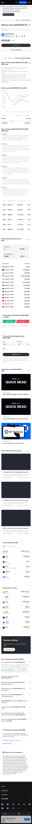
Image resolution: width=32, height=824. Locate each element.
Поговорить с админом (8, 740)
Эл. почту (17, 740)
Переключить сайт (8, 14)
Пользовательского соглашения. (9, 773)
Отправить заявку (7, 743)
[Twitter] (19, 36)
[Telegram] (22, 36)
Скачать (27, 819)
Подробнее (27, 239)
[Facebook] (16, 36)
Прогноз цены (9, 20)
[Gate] (2, 2)
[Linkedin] (24, 36)
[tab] (10, 58)
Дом (2, 20)
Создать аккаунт (23, 2)
